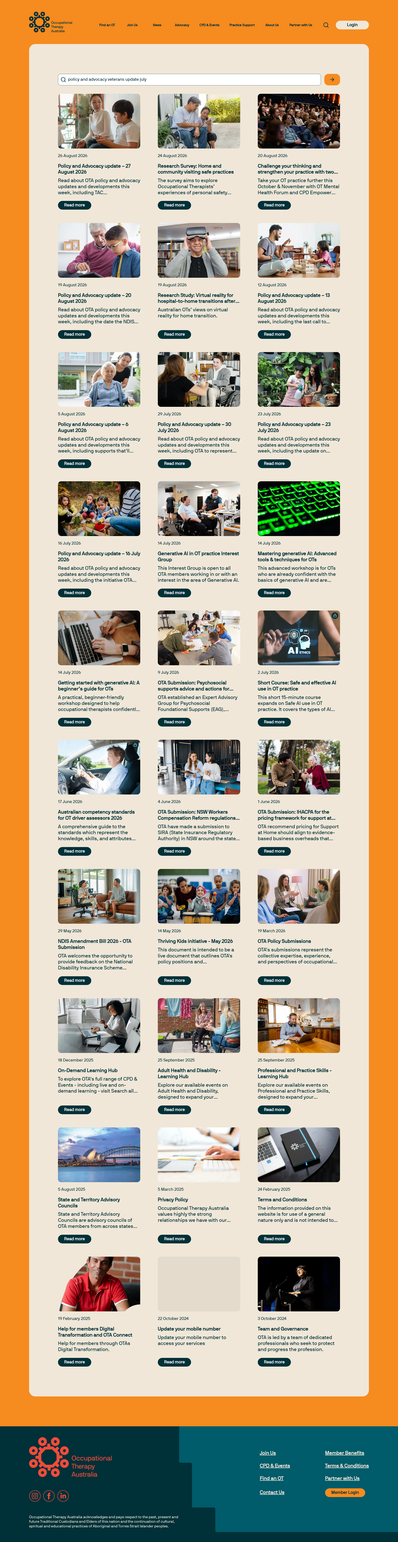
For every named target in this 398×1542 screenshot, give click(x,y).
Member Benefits (344, 1453)
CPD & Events (209, 25)
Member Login (345, 1493)
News (157, 25)
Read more (74, 205)
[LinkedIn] (63, 1496)
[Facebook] (49, 1496)
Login (352, 25)
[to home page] (50, 22)
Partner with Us (300, 25)
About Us (272, 25)
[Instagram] (35, 1496)
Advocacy (182, 25)
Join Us (132, 25)
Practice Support (242, 25)
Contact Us (272, 1492)
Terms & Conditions (347, 1466)
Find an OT (107, 25)
